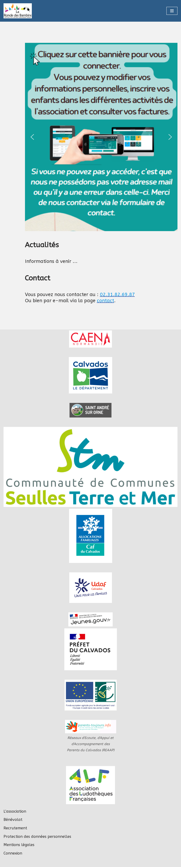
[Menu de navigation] (171, 11)
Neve (66, 862)
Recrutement (15, 828)
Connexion (13, 853)
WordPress (109, 862)
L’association (15, 811)
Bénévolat (13, 819)
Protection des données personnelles (37, 836)
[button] (94, 137)
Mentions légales (19, 845)
